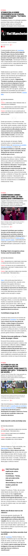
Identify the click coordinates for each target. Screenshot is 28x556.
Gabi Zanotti (4, 448)
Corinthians (21, 50)
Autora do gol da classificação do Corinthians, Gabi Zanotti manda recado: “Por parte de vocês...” (13, 112)
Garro (2, 280)
